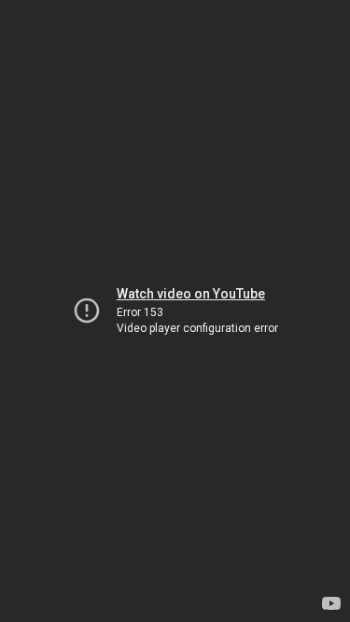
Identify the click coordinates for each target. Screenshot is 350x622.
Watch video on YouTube (191, 293)
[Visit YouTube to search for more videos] (331, 603)
